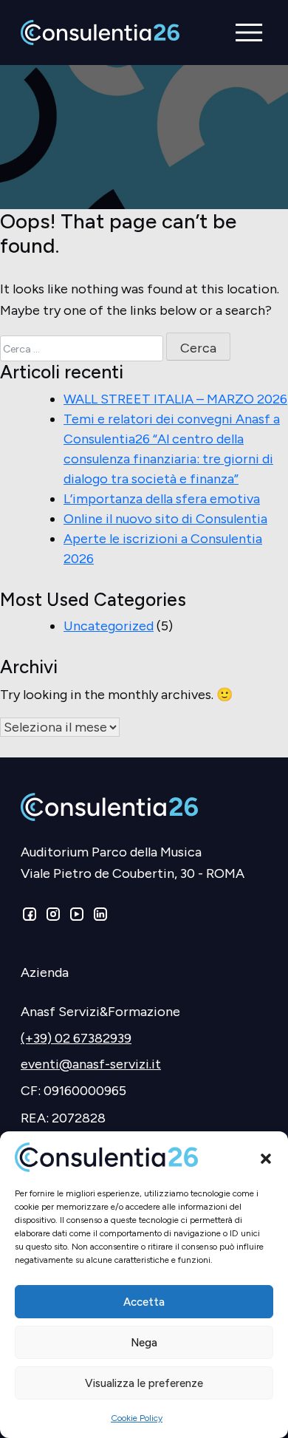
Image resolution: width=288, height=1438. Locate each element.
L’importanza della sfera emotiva (162, 499)
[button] (265, 1157)
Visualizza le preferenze (144, 1383)
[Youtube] (77, 917)
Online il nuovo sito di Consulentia (165, 519)
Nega (144, 1342)
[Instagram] (53, 917)
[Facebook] (31, 917)
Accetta (144, 1302)
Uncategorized (109, 626)
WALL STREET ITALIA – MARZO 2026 (175, 399)
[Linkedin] (99, 917)
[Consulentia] (100, 32)
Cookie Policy (136, 1418)
